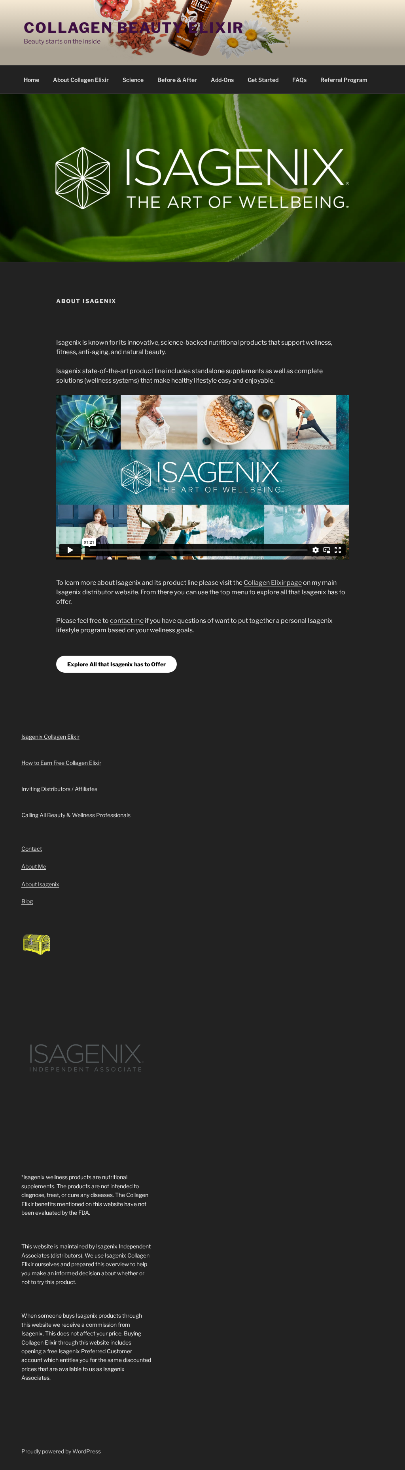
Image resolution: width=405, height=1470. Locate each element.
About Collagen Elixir (81, 79)
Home (31, 79)
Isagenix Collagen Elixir (50, 736)
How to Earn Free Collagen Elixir (61, 762)
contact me (127, 620)
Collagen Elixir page (273, 582)
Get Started (263, 79)
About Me (33, 866)
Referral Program (343, 79)
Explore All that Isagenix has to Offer (116, 664)
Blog (27, 901)
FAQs (299, 79)
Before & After (177, 79)
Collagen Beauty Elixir (134, 27)
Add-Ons (222, 79)
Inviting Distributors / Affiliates (59, 788)
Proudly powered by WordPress (61, 1451)
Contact (31, 848)
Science (133, 79)
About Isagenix (40, 884)
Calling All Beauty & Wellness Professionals (76, 815)
